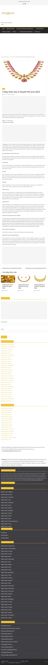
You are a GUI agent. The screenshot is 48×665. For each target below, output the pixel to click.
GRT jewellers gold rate (6, 625)
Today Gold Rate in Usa (6, 439)
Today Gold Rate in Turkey (6, 435)
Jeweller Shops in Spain (6, 384)
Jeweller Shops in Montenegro (7, 398)
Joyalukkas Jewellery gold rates (7, 631)
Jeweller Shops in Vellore (6, 526)
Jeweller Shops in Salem (6, 518)
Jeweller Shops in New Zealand (7, 378)
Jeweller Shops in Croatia (6, 390)
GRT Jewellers (4, 532)
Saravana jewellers (5, 537)
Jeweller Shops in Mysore (6, 515)
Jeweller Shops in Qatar (6, 357)
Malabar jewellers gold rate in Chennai (9, 641)
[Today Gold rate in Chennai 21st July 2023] (24, 276)
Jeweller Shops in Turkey (6, 394)
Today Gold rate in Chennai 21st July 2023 (23, 286)
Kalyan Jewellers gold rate (6, 633)
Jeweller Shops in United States (7, 344)
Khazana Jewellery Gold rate (7, 636)
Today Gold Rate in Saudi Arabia (7, 429)
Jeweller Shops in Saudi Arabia (7, 355)
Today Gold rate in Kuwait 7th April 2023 (7, 286)
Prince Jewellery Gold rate (6, 644)
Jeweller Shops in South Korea (7, 380)
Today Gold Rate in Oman (6, 422)
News (3, 88)
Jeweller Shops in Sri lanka (6, 388)
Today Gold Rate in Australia (7, 408)
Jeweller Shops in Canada (6, 351)
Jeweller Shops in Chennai (6, 494)
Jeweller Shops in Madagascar (7, 386)
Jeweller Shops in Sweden (6, 400)
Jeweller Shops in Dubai (6, 353)
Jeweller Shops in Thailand (6, 392)
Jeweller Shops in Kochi (6, 505)
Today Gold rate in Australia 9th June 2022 (36, 268)
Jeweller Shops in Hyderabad (7, 502)
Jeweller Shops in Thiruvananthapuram (9, 521)
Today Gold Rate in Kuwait (6, 416)
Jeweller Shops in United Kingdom (8, 346)
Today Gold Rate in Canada (6, 410)
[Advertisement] (24, 46)
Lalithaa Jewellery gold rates (7, 639)
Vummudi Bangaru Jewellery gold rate (9, 655)
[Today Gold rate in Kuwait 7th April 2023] (8, 276)
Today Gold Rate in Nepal (6, 420)
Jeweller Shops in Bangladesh (7, 365)
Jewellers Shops (10, 28)
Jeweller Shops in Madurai (6, 507)
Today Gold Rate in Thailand (7, 433)
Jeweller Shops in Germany (6, 369)
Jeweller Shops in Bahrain (6, 359)
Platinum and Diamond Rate (26, 31)
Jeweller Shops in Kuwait (6, 363)
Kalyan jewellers (4, 535)
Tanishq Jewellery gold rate (7, 652)
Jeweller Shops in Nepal (6, 373)
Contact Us (37, 31)
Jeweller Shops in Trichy (6, 523)
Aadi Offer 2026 (39, 28)
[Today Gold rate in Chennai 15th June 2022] (40, 276)
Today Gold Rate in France (6, 414)
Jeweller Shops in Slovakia (6, 396)
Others (14, 31)
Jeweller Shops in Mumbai (6, 513)
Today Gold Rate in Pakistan (7, 425)
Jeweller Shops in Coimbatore (7, 497)
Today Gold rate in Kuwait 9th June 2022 (11, 268)
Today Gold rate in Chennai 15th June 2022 (39, 286)
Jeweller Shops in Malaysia (6, 371)
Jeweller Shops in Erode (6, 499)
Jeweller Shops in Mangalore (7, 510)
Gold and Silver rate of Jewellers (24, 28)
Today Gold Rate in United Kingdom (8, 437)
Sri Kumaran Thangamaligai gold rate (9, 649)
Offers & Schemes (6, 31)
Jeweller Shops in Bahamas (6, 382)
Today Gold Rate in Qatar (6, 427)
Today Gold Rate (12, 94)
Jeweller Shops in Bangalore (7, 491)
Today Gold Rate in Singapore (7, 431)
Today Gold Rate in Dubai (6, 412)
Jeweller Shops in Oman (6, 361)
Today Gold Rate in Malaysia (7, 418)
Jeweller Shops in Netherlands (7, 376)
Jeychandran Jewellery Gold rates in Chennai (10, 628)
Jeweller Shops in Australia (6, 348)
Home (3, 28)
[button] (33, 29)
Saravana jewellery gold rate (7, 647)
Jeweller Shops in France (6, 367)
